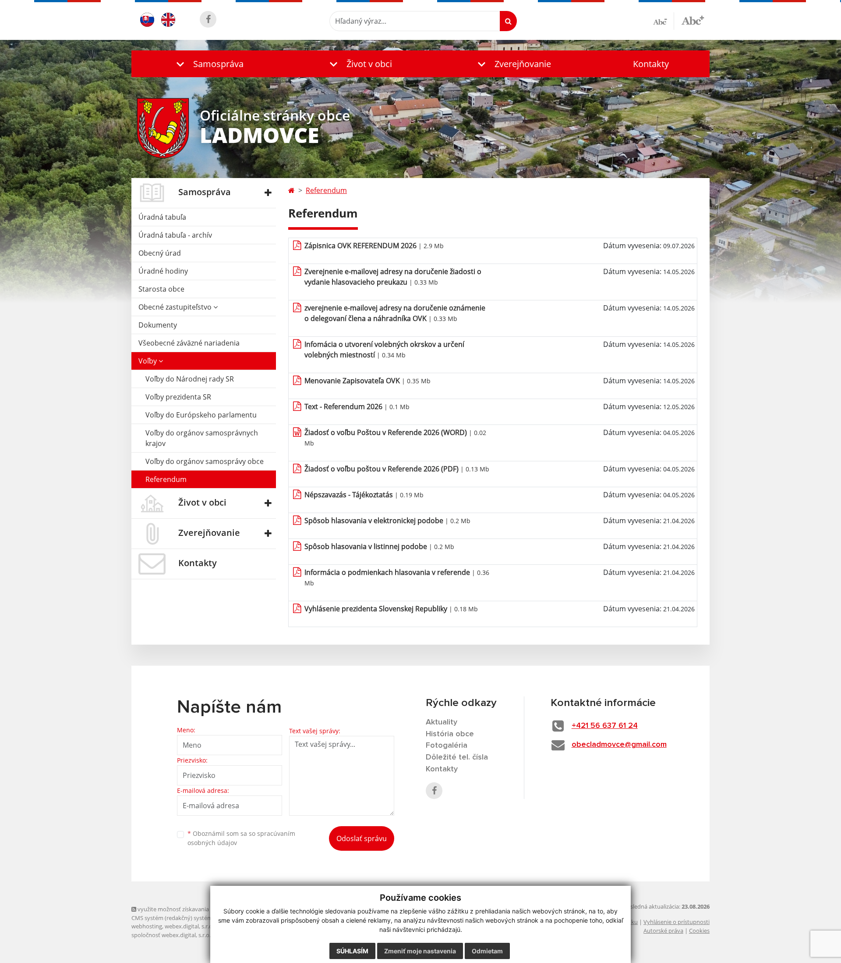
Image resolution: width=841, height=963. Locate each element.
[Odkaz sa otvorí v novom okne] (208, 19)
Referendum (166, 479)
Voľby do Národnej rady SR (189, 379)
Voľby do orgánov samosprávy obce (204, 461)
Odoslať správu (361, 838)
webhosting (146, 926)
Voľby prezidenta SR (178, 397)
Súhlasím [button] (352, 951)
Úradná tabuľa (162, 217)
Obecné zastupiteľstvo (175, 307)
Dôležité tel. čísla (457, 757)
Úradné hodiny (163, 271)
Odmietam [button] (487, 951)
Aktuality (441, 722)
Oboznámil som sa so (241, 838)
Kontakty (651, 64)
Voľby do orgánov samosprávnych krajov (201, 438)
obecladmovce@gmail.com (619, 745)
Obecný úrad (159, 253)
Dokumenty (157, 325)
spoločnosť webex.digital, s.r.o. (171, 935)
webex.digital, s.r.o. (189, 926)
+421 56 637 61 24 (605, 726)
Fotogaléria (446, 745)
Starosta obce (161, 289)
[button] (208, 63)
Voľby (148, 361)
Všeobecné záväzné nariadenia (189, 343)
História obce (450, 734)
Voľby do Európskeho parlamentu (201, 415)
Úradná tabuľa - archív (175, 235)
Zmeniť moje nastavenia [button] (420, 951)
